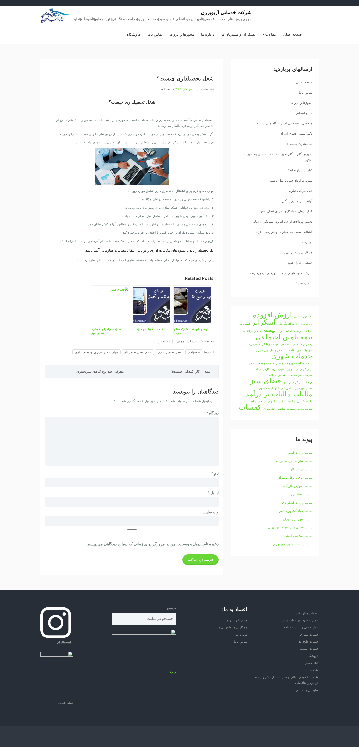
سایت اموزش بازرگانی (297, 486)
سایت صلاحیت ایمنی (298, 536)
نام (215, 473)
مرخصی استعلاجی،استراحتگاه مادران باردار (283, 123)
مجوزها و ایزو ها (181, 34)
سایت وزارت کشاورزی (297, 502)
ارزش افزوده (272, 315)
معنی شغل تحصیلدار (137, 352)
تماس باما (155, 34)
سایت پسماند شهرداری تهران (292, 544)
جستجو (171, 608)
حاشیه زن (254, 344)
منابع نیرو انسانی (307, 690)
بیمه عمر (286, 344)
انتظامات (245, 323)
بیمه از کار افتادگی (252, 331)
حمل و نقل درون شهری (269, 350)
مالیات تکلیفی (304, 401)
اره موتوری (306, 323)
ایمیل (213, 493)
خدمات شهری (291, 356)
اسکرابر (263, 322)
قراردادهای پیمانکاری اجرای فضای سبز (286, 211)
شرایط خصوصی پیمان (300, 375)
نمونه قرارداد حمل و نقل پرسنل (290, 180)
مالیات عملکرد (287, 401)
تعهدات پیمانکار (270, 344)
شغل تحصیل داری (170, 352)
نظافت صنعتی (304, 408)
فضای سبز (265, 381)
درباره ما (207, 34)
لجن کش (286, 388)
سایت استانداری (301, 494)
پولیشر (281, 408)
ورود (173, 671)
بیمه (270, 329)
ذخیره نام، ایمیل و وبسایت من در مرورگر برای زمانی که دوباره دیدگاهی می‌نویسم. (152, 544)
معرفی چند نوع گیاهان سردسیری (100, 371)
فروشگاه (134, 34)
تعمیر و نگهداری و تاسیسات (300, 620)
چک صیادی (269, 408)
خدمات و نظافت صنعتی (261, 363)
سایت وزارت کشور (299, 452)
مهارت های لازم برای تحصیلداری (96, 352)
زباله (258, 369)
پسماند (291, 408)
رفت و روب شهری (287, 369)
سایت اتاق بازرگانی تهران (295, 477)
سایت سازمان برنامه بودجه (293, 461)
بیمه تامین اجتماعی (284, 337)
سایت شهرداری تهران (297, 519)
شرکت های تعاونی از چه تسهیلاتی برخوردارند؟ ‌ (280, 273)
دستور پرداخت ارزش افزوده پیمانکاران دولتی (281, 221)
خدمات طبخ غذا (308, 641)
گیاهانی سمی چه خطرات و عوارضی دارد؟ (283, 232)
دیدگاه (212, 413)
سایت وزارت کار (301, 469)
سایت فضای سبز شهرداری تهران (290, 527)
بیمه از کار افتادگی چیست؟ (190, 371)
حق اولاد (307, 350)
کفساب (250, 407)
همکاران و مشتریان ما (238, 34)
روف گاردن (269, 369)
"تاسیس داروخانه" (300, 170)
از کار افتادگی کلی (287, 323)
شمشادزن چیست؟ (299, 144)
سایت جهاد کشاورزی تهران (294, 511)
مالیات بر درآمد (268, 394)
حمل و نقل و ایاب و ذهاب (301, 627)
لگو (277, 388)
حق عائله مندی (292, 350)
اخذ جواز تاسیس (303, 316)
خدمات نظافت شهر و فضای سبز (294, 363)
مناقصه (252, 401)
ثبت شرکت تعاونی (300, 191)
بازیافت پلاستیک (293, 331)
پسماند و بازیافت (307, 613)
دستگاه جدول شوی (299, 262)
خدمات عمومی (186, 341)
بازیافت (308, 331)
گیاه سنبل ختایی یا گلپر (297, 201)
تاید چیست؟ (304, 283)
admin (165, 89)
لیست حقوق (266, 388)
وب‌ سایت (211, 512)
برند (280, 331)
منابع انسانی (304, 113)
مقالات (270, 34)
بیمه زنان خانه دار (302, 344)
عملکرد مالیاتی (277, 375)
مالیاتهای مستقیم (267, 401)
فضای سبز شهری (302, 388)
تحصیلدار (194, 352)
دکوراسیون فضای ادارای (296, 133)
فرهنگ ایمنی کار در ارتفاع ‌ (297, 382)
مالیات (302, 394)
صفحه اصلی (292, 34)
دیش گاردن (306, 369)
